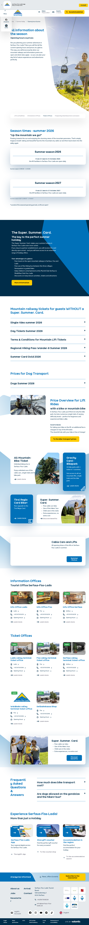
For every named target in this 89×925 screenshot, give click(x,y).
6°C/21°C (6, 22)
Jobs (12, 893)
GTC (23, 920)
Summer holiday (20, 21)
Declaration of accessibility (54, 921)
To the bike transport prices (64, 439)
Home (12, 21)
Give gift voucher (45, 840)
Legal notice (5, 921)
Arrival (27, 888)
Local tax (44, 921)
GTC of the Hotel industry (33, 921)
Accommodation (76, 12)
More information (21, 282)
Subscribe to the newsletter (72, 876)
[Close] (1, 5)
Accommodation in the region (72, 841)
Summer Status (74, 559)
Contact (28, 893)
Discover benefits (74, 757)
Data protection (15, 921)
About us (14, 888)
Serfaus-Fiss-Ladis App (20, 841)
